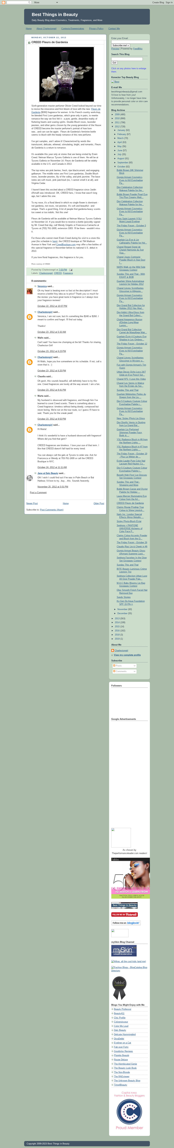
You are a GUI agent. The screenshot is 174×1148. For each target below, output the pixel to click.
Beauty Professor (122, 1009)
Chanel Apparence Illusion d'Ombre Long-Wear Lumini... (129, 322)
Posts (118, 666)
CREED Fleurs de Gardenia (49, 42)
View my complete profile (127, 655)
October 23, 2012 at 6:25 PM (52, 371)
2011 (117, 122)
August (121, 158)
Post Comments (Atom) (51, 510)
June (120, 150)
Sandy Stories (124, 597)
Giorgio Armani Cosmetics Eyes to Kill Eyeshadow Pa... (130, 180)
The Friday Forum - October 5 (131, 225)
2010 (117, 118)
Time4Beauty (120, 1085)
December (122, 613)
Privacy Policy (96, 28)
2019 (117, 639)
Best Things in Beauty (55, 14)
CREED (58, 273)
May (119, 146)
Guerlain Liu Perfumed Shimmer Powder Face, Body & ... (129, 432)
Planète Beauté (121, 1055)
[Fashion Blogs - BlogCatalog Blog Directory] (129, 971)
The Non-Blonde (122, 1072)
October (121, 167)
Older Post (99, 503)
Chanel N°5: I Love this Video (131, 379)
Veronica (42, 286)
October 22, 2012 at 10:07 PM (52, 306)
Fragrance (68, 273)
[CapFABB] (129, 1130)
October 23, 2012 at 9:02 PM (52, 419)
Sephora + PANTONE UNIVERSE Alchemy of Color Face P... (129, 528)
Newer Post (32, 503)
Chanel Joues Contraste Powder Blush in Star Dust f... (131, 260)
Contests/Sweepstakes (72, 28)
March (120, 138)
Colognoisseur (121, 1022)
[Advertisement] (124, 773)
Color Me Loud (121, 1026)
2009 (117, 114)
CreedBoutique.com (66, 244)
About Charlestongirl (46, 28)
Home (29, 28)
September (123, 162)
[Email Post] (70, 270)
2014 (117, 622)
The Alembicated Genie (125, 1064)
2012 (117, 126)
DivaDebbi (119, 1039)
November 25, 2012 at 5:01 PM (53, 487)
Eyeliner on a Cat (122, 1043)
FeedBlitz (138, 49)
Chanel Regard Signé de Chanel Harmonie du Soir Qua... (130, 250)
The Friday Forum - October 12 (132, 344)
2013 (117, 618)
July (119, 154)
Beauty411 (119, 1013)
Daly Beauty (120, 1030)
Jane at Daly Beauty (48, 473)
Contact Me (114, 28)
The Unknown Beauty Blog (127, 1080)
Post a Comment (38, 492)
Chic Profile (119, 1018)
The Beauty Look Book (125, 1068)
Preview (115, 49)
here (55, 241)
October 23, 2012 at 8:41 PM (52, 390)
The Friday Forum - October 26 (132, 542)
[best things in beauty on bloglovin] (126, 925)
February (122, 134)
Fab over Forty (121, 1047)
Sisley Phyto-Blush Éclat (129, 521)
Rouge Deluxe (121, 1060)
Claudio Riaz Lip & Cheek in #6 (132, 546)
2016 (117, 630)
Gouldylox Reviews (123, 1051)
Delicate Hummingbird (125, 1034)
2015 (117, 626)
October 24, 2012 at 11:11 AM (52, 467)
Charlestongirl (46, 273)
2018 (117, 635)
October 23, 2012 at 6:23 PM (52, 351)
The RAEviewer (121, 1076)
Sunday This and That (127, 390)
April (120, 142)
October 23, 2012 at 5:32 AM (52, 332)
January (121, 130)
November (122, 609)
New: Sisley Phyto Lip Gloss (131, 418)
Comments (121, 671)
